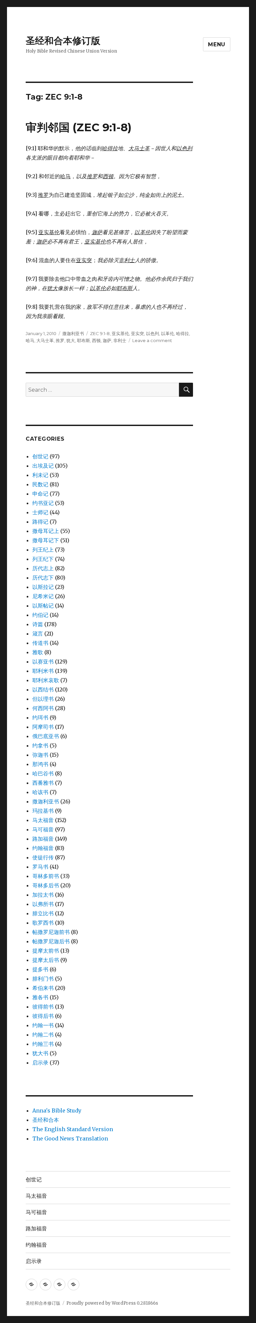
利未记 (40, 475)
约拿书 (40, 745)
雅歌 (37, 652)
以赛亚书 (43, 661)
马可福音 (43, 829)
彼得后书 (43, 1016)
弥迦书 (40, 754)
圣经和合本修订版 (63, 40)
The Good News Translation (70, 1138)
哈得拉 (182, 333)
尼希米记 (43, 596)
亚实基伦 (120, 333)
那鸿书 (40, 764)
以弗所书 (43, 904)
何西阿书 (43, 708)
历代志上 (43, 568)
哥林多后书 (45, 885)
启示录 (40, 1062)
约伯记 (40, 615)
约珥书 (40, 717)
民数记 (40, 484)
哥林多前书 (45, 876)
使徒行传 (43, 857)
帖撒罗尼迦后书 (51, 941)
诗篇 (37, 624)
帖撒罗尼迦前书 (51, 932)
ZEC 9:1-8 (100, 333)
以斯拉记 (43, 587)
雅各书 (40, 997)
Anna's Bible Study (56, 1110)
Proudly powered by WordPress (101, 1303)
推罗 (60, 340)
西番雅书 (43, 782)
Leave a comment (152, 340)
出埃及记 (43, 465)
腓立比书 (43, 913)
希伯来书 (43, 988)
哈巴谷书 (43, 773)
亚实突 (137, 333)
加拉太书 (43, 894)
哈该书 (40, 792)
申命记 (40, 493)
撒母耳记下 (45, 540)
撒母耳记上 (45, 531)
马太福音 (43, 820)
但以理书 (43, 698)
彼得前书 (43, 1006)
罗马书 (40, 866)
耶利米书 (43, 670)
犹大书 (40, 1053)
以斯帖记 (43, 605)
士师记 (40, 512)
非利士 (119, 340)
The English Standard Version (72, 1129)
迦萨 (107, 340)
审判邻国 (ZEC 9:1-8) (79, 127)
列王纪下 (43, 559)
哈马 (30, 340)
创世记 (40, 456)
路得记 (40, 521)
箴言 (37, 633)
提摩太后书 (45, 960)
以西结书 (43, 689)
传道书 (40, 643)
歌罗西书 (43, 922)
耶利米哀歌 (45, 680)
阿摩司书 (43, 726)
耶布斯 (83, 340)
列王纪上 (43, 549)
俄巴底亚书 (45, 736)
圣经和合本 (45, 1119)
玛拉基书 (43, 810)
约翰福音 (43, 848)
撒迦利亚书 (73, 333)
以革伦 (167, 333)
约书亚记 (43, 503)
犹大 (70, 340)
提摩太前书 (45, 950)
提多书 (40, 969)
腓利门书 (43, 978)
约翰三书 (43, 1044)
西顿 (96, 340)
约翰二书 (43, 1034)
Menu (216, 44)
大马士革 (45, 340)
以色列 (152, 333)
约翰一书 (43, 1025)
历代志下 (43, 577)
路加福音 (43, 838)
